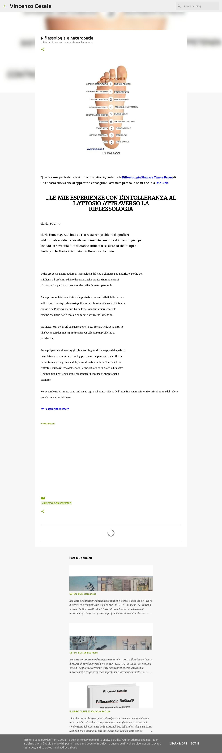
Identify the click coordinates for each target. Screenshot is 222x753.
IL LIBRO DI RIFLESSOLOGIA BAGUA (89, 711)
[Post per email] (43, 499)
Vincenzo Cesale (31, 6)
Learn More (178, 743)
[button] (43, 49)
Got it (194, 743)
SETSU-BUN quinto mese (83, 652)
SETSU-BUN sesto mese (82, 593)
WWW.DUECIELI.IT (48, 424)
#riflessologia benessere (56, 503)
